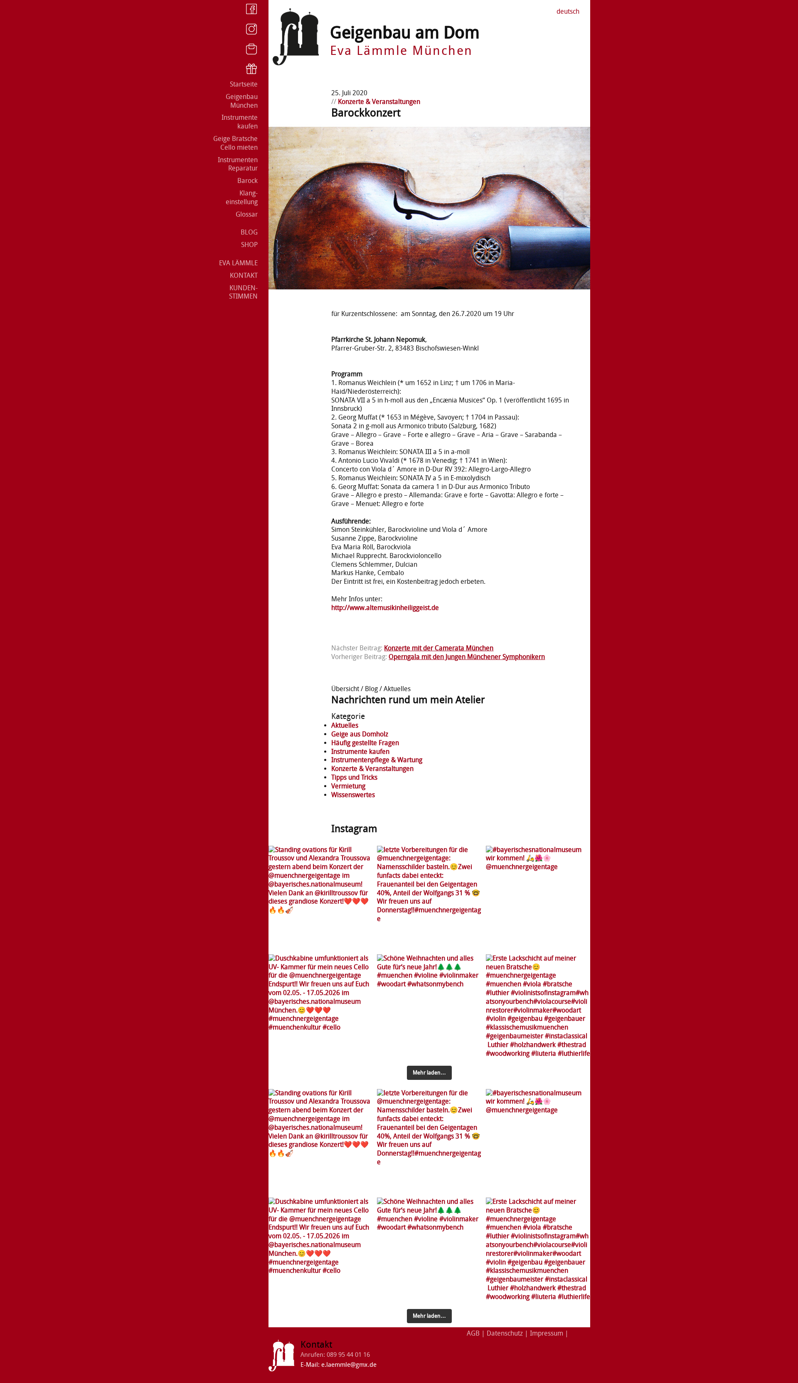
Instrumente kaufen (240, 122)
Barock (247, 181)
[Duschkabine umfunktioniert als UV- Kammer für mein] (320, 1006)
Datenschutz (505, 1333)
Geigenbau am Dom (405, 32)
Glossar (247, 214)
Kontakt (244, 275)
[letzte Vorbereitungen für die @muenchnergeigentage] (429, 898)
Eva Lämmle (238, 263)
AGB (473, 1333)
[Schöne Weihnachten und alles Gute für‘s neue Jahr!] (429, 1006)
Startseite (244, 84)
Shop (249, 245)
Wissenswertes (353, 795)
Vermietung (348, 786)
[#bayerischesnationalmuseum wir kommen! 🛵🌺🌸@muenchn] (538, 898)
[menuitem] (568, 11)
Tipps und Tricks (354, 777)
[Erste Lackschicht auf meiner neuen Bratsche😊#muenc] (538, 1006)
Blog (249, 232)
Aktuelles (344, 725)
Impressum (546, 1333)
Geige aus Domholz (359, 734)
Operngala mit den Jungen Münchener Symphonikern (467, 657)
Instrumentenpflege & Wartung (376, 760)
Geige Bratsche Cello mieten (235, 143)
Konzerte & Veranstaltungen (379, 102)
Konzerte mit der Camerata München (438, 648)
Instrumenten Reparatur (238, 164)
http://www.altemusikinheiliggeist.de (385, 608)
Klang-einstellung (242, 197)
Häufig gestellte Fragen (365, 743)
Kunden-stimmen (243, 292)
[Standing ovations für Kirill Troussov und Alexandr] (320, 898)
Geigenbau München (242, 101)
